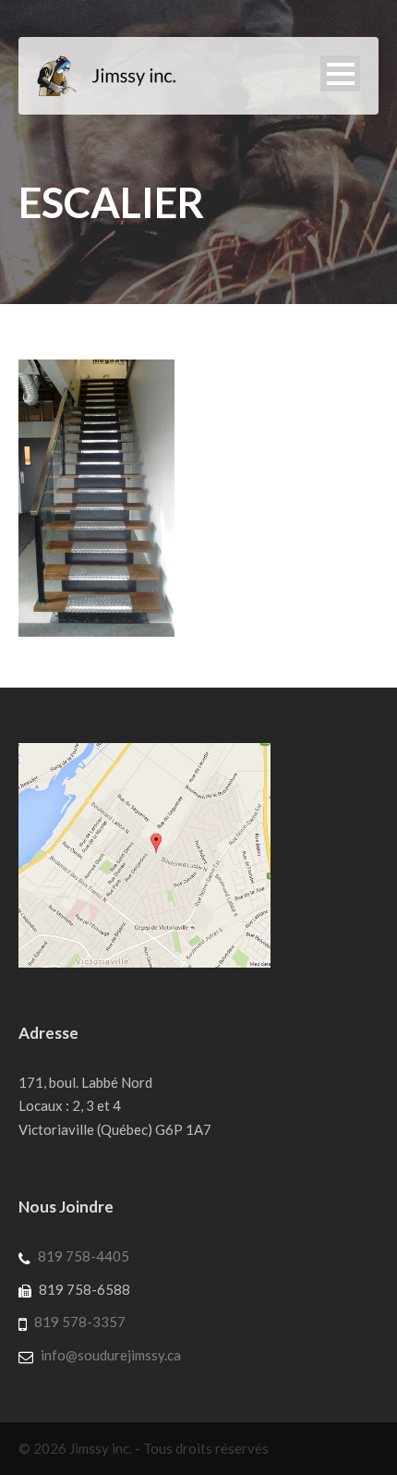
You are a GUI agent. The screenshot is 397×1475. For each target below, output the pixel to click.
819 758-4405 (83, 1256)
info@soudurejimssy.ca (111, 1355)
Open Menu (340, 73)
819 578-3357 (80, 1321)
